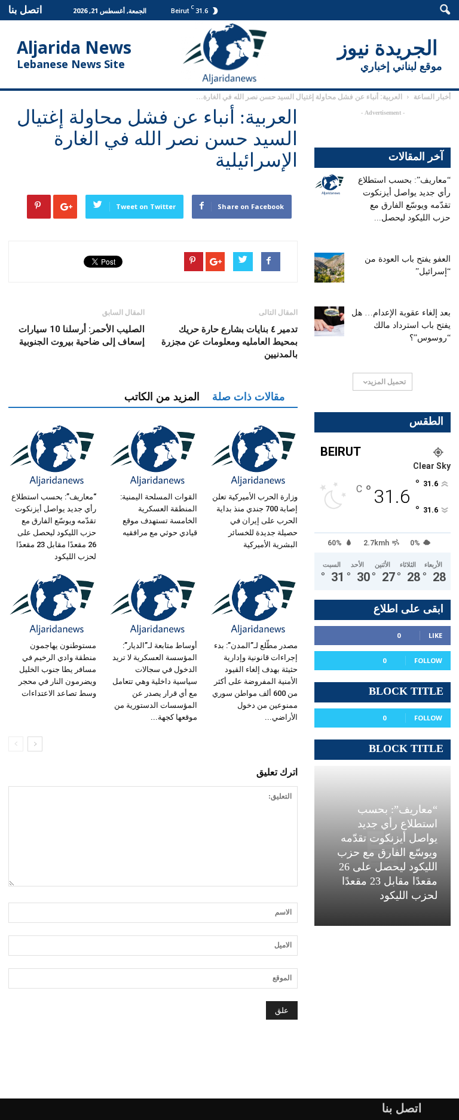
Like (435, 635)
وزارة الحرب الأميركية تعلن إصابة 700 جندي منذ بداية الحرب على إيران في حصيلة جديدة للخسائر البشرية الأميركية (255, 520)
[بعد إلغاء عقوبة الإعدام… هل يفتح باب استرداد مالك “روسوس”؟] (329, 321)
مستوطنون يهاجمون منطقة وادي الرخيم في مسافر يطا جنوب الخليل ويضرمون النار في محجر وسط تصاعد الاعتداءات (57, 669)
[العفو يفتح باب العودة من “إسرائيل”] (329, 268)
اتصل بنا (25, 9)
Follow (428, 660)
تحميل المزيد (387, 381)
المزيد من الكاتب (162, 397)
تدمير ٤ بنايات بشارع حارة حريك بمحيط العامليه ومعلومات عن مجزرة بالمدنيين (229, 342)
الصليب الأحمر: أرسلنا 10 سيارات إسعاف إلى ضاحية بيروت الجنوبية (82, 335)
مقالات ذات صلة (248, 397)
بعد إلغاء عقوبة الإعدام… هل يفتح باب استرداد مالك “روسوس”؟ (401, 325)
